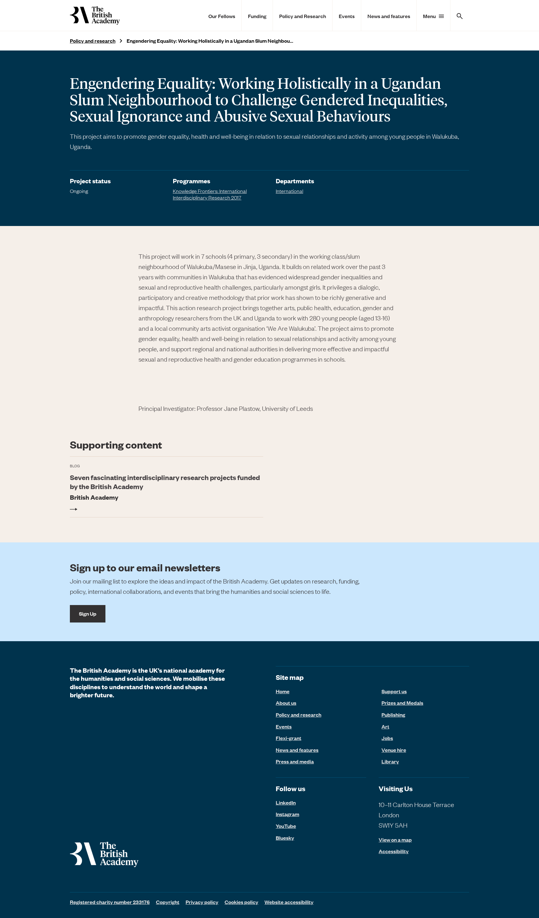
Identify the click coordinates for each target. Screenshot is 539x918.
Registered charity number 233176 (110, 901)
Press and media (295, 761)
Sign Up (87, 613)
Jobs (387, 737)
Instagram (287, 813)
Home (282, 691)
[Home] (95, 15)
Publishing (393, 714)
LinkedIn (286, 802)
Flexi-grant (288, 737)
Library (390, 761)
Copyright (167, 901)
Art (385, 726)
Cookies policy (241, 901)
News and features (388, 15)
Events (347, 15)
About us (286, 702)
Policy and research (92, 40)
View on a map (395, 839)
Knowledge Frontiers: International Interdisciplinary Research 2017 (210, 194)
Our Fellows (221, 15)
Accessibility (394, 851)
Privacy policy (202, 901)
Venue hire (393, 749)
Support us (394, 691)
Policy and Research (302, 15)
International (289, 190)
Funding (257, 15)
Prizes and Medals (402, 702)
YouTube (286, 825)
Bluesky (285, 837)
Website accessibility (289, 901)
